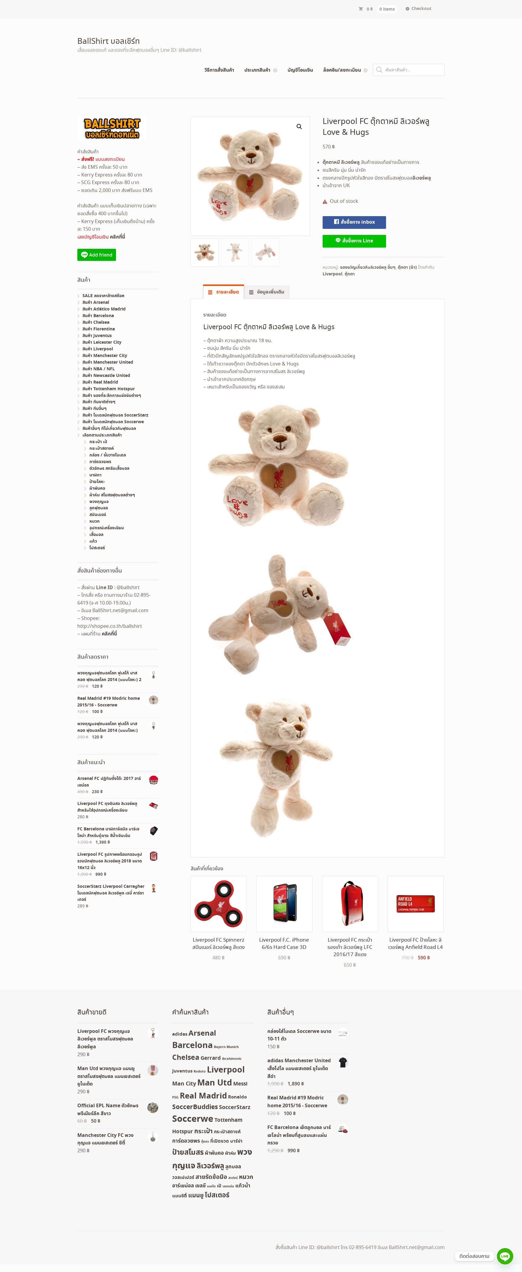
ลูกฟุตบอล (98, 508)
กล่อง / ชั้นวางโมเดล (107, 455)
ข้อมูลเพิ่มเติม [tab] (270, 292)
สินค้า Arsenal (95, 303)
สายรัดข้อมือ (211, 1177)
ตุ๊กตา (350, 274)
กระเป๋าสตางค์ (101, 449)
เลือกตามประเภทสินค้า (102, 435)
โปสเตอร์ (97, 548)
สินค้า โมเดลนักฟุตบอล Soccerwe (113, 422)
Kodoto (200, 1071)
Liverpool (332, 274)
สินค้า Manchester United (107, 362)
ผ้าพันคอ (97, 488)
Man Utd (214, 1083)
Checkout (421, 9)
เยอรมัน (228, 1186)
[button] (299, 126)
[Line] (505, 1256)
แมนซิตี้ (179, 1196)
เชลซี (200, 1186)
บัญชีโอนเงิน (300, 70)
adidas (179, 1034)
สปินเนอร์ (97, 515)
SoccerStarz (234, 1107)
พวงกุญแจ (99, 502)
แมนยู (196, 1195)
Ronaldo (237, 1097)
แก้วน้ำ (242, 1186)
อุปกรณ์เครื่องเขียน (106, 528)
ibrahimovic (232, 1058)
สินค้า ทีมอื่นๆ (94, 409)
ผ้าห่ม (230, 1153)
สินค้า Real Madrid (100, 382)
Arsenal (202, 1033)
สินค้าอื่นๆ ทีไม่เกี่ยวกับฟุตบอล (109, 429)
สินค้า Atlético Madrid (104, 309)
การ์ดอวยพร (100, 462)
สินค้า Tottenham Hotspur (108, 389)
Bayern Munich (226, 1047)
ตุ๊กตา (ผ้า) (407, 267)
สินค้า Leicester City (101, 342)
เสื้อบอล (96, 535)
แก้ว (93, 541)
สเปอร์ (233, 1178)
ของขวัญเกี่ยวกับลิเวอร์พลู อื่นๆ (367, 267)
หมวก (94, 521)
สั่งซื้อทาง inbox (357, 222)
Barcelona (192, 1046)
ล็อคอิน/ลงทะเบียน (342, 70)
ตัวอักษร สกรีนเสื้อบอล (109, 469)
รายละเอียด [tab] (227, 292)
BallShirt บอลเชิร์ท (108, 41)
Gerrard (211, 1058)
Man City (184, 1084)
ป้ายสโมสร (188, 1152)
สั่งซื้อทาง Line (357, 241)
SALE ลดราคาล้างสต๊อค (103, 296)
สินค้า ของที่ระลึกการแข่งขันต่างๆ (111, 396)
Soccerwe (192, 1119)
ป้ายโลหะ (97, 482)
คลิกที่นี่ (117, 237)
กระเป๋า (203, 1131)
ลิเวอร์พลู (210, 1166)
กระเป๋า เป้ (98, 442)
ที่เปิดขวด (219, 1141)
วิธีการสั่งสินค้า (219, 70)
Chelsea (185, 1058)
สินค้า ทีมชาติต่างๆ (98, 402)
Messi (240, 1084)
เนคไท (211, 1186)
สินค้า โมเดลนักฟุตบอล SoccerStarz (115, 415)
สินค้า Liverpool (97, 349)
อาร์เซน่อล (183, 1186)
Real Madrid (203, 1096)
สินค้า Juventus (97, 336)
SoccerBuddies (195, 1107)
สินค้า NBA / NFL (98, 369)
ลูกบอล (233, 1167)
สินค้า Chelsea (95, 323)
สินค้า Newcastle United (106, 376)
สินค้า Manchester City (104, 356)
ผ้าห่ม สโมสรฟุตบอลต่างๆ (112, 495)
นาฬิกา (95, 475)
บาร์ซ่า (236, 1141)
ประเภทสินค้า (257, 70)
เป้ (219, 1186)
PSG (175, 1097)
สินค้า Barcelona (98, 316)
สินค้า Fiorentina (98, 329)
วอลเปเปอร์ (183, 1177)
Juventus (182, 1071)
